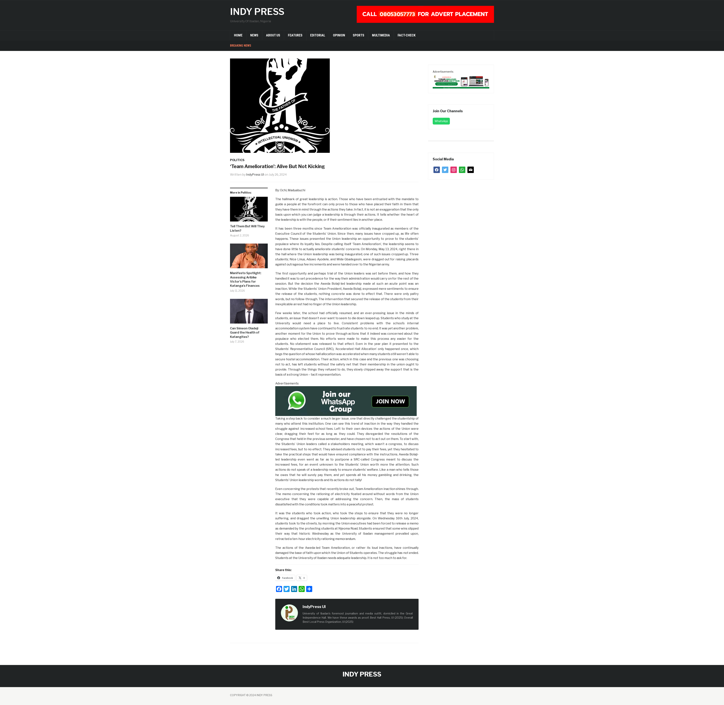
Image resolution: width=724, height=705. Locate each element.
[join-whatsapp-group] (346, 401)
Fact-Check (407, 35)
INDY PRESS (257, 11)
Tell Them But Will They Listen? (247, 228)
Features (295, 35)
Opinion (339, 35)
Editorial (317, 35)
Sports (358, 35)
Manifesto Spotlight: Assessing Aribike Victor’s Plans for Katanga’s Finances (245, 279)
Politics (237, 160)
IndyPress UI (255, 174)
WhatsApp (441, 121)
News (254, 35)
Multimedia (381, 35)
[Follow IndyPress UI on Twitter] (333, 607)
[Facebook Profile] (329, 607)
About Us (273, 35)
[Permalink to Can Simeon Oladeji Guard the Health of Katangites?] (249, 312)
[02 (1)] (461, 81)
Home (238, 35)
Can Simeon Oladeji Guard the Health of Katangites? (244, 333)
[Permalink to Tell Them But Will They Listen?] (249, 210)
